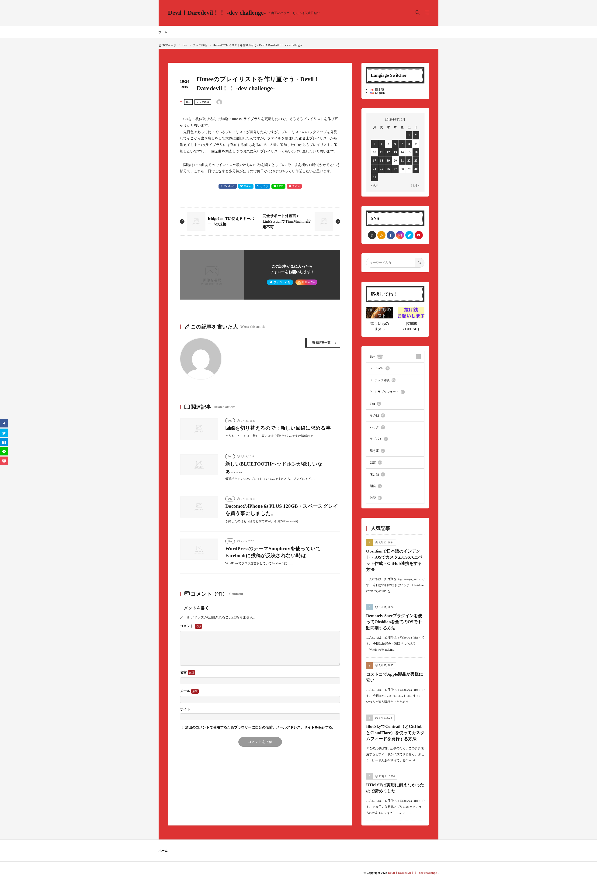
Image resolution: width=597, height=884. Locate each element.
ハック (377, 427)
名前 (184, 672)
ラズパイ (378, 439)
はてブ (264, 186)
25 (381, 169)
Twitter (247, 186)
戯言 (376, 462)
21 (402, 160)
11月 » (415, 185)
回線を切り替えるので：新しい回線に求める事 (278, 428)
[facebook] (391, 235)
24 (374, 169)
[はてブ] (4, 442)
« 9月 (374, 185)
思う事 (377, 450)
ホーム (162, 32)
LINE (280, 186)
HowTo (382, 368)
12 (388, 152)
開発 (375, 486)
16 (416, 152)
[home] (372, 235)
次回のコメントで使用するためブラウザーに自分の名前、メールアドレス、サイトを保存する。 (260, 727)
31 (374, 177)
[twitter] (409, 235)
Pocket (296, 186)
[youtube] (419, 235)
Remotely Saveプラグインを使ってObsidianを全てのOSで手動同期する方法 (394, 621)
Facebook (229, 186)
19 (388, 160)
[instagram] (400, 235)
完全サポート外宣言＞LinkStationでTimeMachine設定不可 (287, 221)
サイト (185, 709)
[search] (419, 262)
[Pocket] (4, 461)
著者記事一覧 (321, 342)
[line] (4, 451)
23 (416, 160)
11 (381, 152)
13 (395, 152)
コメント (187, 626)
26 (388, 169)
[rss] (381, 235)
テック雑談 (200, 45)
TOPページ (169, 45)
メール (185, 691)
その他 (377, 415)
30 (416, 169)
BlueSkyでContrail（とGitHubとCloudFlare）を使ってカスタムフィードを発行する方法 (395, 732)
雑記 (376, 498)
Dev (184, 45)
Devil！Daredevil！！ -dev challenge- (244, 13)
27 (395, 169)
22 (409, 160)
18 (381, 160)
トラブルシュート (390, 392)
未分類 (377, 474)
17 (374, 160)
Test (375, 403)
